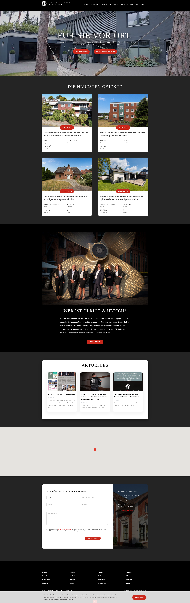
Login (43, 590)
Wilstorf (128, 583)
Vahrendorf (45, 583)
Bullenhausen (46, 579)
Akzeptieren (139, 597)
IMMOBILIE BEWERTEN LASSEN (105, 51)
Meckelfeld (73, 572)
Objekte (86, 5)
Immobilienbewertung (110, 5)
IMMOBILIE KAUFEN (81, 51)
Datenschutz (59, 590)
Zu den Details (67, 127)
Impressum (69, 590)
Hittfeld (100, 572)
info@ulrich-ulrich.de (128, 510)
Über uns (94, 5)
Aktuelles (134, 5)
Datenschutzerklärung (64, 529)
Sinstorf (72, 576)
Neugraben (101, 579)
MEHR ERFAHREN (95, 342)
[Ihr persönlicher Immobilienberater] (56, 3)
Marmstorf (45, 572)
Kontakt (144, 5)
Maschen (129, 572)
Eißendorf (129, 576)
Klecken (72, 583)
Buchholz (129, 579)
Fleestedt (44, 576)
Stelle (99, 576)
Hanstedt (72, 579)
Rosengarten (102, 583)
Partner (124, 5)
